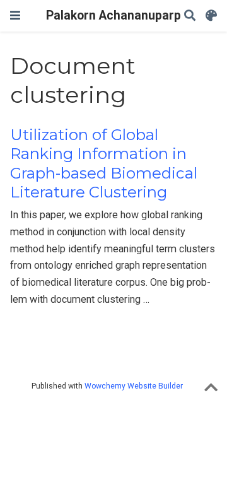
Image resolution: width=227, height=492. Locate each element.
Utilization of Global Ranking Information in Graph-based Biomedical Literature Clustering (103, 163)
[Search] (189, 16)
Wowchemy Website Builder (133, 386)
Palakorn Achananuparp (113, 15)
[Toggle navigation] (15, 15)
